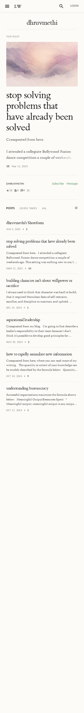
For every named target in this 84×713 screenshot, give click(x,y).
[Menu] (7, 6)
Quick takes (28, 208)
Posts (10, 208)
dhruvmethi (42, 23)
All (44, 208)
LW (18, 6)
